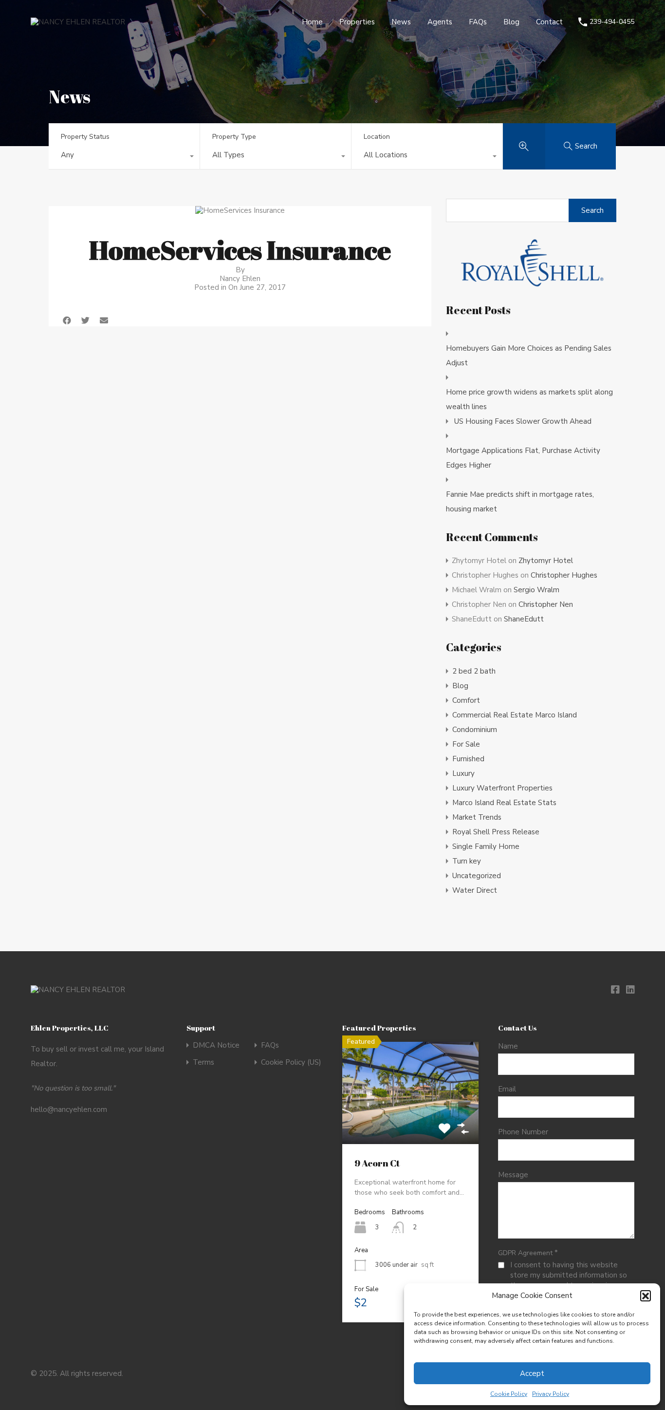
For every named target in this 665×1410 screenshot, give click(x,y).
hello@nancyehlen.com (69, 1109)
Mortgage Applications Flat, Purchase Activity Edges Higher (523, 458)
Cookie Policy (508, 1394)
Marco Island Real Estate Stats (504, 803)
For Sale (466, 744)
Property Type (234, 136)
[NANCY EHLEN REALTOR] (78, 22)
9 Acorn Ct (377, 1163)
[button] (645, 1295)
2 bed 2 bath (474, 671)
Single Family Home (485, 846)
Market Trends (476, 817)
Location (377, 136)
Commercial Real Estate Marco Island (514, 715)
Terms (203, 1062)
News (401, 22)
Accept (532, 1373)
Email (507, 1089)
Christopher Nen (545, 604)
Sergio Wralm (536, 590)
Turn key (466, 861)
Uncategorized (476, 876)
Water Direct (474, 890)
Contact (549, 22)
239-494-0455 (612, 22)
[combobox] (124, 157)
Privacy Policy (550, 1394)
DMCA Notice (216, 1045)
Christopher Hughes (564, 575)
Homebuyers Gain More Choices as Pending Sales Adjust (528, 355)
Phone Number (523, 1132)
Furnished (468, 759)
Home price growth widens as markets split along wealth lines (529, 399)
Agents (439, 22)
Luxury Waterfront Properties (502, 788)
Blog (511, 22)
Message (513, 1174)
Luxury (463, 773)
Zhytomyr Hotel (545, 560)
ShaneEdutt (524, 619)
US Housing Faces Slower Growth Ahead (522, 421)
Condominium (474, 729)
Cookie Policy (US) (291, 1062)
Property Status (85, 136)
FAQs (478, 22)
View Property (410, 1123)
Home (312, 22)
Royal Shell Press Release (495, 832)
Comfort (466, 700)
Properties (357, 22)
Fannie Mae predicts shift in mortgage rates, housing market (520, 501)
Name (508, 1046)
